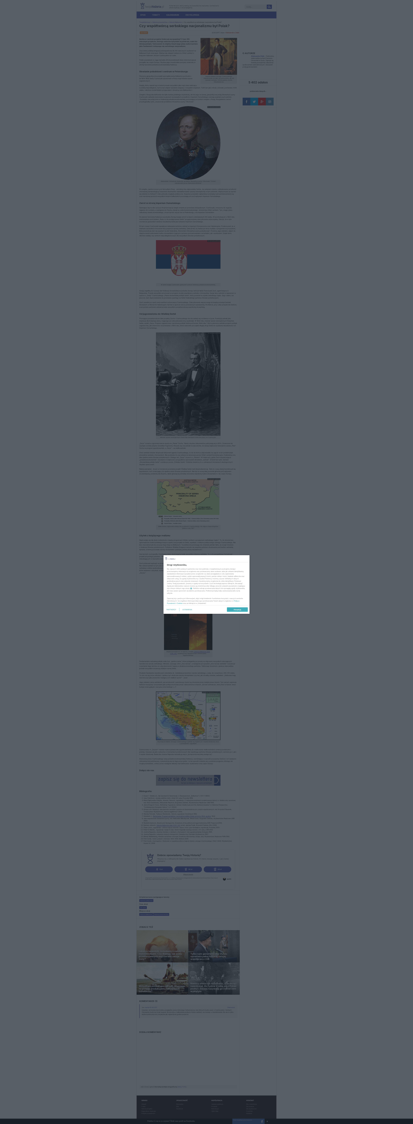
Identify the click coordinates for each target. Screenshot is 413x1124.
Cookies (180, 603)
